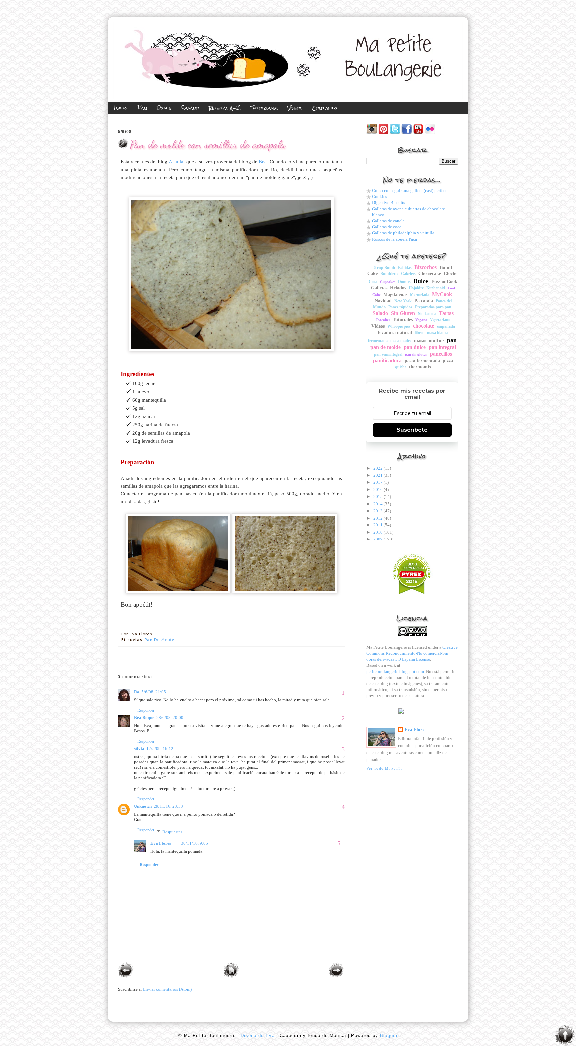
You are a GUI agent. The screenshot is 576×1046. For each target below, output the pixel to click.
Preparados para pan (433, 307)
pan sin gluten (416, 354)
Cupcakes (387, 282)
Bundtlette (389, 273)
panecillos (441, 354)
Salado (380, 313)
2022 (378, 468)
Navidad (383, 300)
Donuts (404, 281)
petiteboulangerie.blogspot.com (395, 671)
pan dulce (415, 347)
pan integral (442, 347)
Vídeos (378, 326)
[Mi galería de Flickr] (430, 132)
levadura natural (395, 332)
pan (452, 340)
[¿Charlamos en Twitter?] (395, 132)
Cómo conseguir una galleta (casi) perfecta (410, 190)
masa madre (400, 340)
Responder (145, 710)
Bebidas (405, 267)
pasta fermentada (422, 360)
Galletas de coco (387, 226)
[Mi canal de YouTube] (418, 132)
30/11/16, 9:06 (194, 843)
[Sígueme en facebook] (406, 132)
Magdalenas (395, 294)
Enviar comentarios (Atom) (167, 989)
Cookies (379, 196)
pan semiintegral (388, 354)
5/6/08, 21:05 (153, 691)
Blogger (387, 1035)
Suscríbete (412, 430)
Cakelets (408, 273)
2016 (378, 489)
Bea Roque (144, 717)
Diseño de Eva (257, 1035)
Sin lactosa (427, 313)
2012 (378, 518)
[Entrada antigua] (337, 971)
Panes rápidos (400, 307)
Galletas (379, 287)
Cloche (450, 273)
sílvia (139, 748)
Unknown (143, 806)
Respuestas (172, 831)
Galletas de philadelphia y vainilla (403, 232)
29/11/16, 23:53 (168, 806)
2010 (378, 532)
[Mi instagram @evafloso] (371, 132)
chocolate (423, 326)
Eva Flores (160, 843)
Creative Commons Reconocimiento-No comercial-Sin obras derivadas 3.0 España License (412, 653)
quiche (400, 367)
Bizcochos (425, 267)
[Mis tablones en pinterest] (383, 132)
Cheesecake (429, 273)
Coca (373, 281)
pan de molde (159, 639)
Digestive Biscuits (388, 202)
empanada (446, 326)
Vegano (421, 320)
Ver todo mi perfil (384, 768)
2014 (378, 503)
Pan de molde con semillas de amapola (207, 144)
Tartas (446, 313)
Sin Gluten (403, 313)
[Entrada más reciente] (126, 971)
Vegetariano (440, 319)
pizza (448, 360)
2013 (378, 510)
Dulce (420, 281)
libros (419, 332)
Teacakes (383, 320)
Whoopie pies (398, 326)
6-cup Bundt (384, 267)
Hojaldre (416, 288)
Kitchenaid (435, 288)
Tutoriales (403, 319)
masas (420, 340)
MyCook (442, 294)
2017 (378, 482)
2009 (378, 539)
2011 (378, 525)
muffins (436, 340)
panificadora (387, 360)
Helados (398, 287)
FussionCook (444, 281)
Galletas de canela (388, 220)
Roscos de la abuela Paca (394, 239)
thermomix (420, 366)
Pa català (423, 300)
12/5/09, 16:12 (159, 748)
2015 (378, 496)
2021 (378, 475)
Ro (136, 691)
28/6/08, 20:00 (169, 717)
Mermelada (419, 294)
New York (403, 301)
